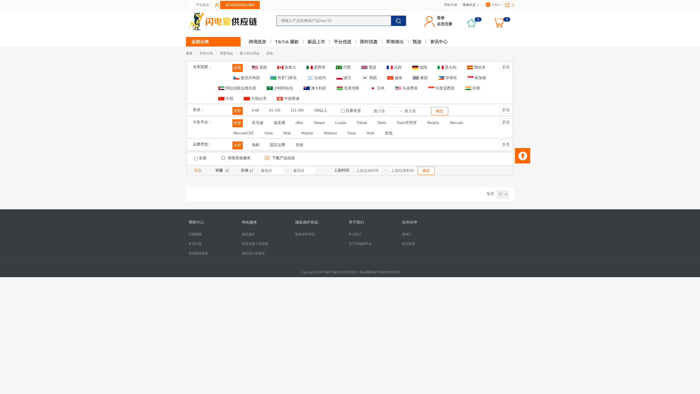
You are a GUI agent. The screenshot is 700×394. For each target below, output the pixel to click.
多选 (506, 67)
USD (495, 5)
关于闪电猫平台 (360, 244)
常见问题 (195, 244)
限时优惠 (369, 41)
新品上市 (316, 41)
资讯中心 (439, 41)
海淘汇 (407, 234)
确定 (440, 111)
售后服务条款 (198, 253)
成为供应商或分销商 (240, 5)
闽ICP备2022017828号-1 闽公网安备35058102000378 (362, 272)
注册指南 (195, 234)
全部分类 (200, 41)
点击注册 (444, 24)
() (513, 5)
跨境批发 (257, 41)
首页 (189, 53)
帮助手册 (450, 5)
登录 (441, 18)
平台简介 (355, 234)
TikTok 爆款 (287, 41)
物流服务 (248, 234)
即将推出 (395, 41)
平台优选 (342, 41)
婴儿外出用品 (250, 53)
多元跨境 (408, 244)
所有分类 (206, 53)
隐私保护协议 (305, 234)
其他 (269, 53)
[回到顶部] (522, 156)
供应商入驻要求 (253, 253)
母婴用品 (227, 53)
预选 (417, 41)
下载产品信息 (283, 158)
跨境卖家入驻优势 (255, 244)
